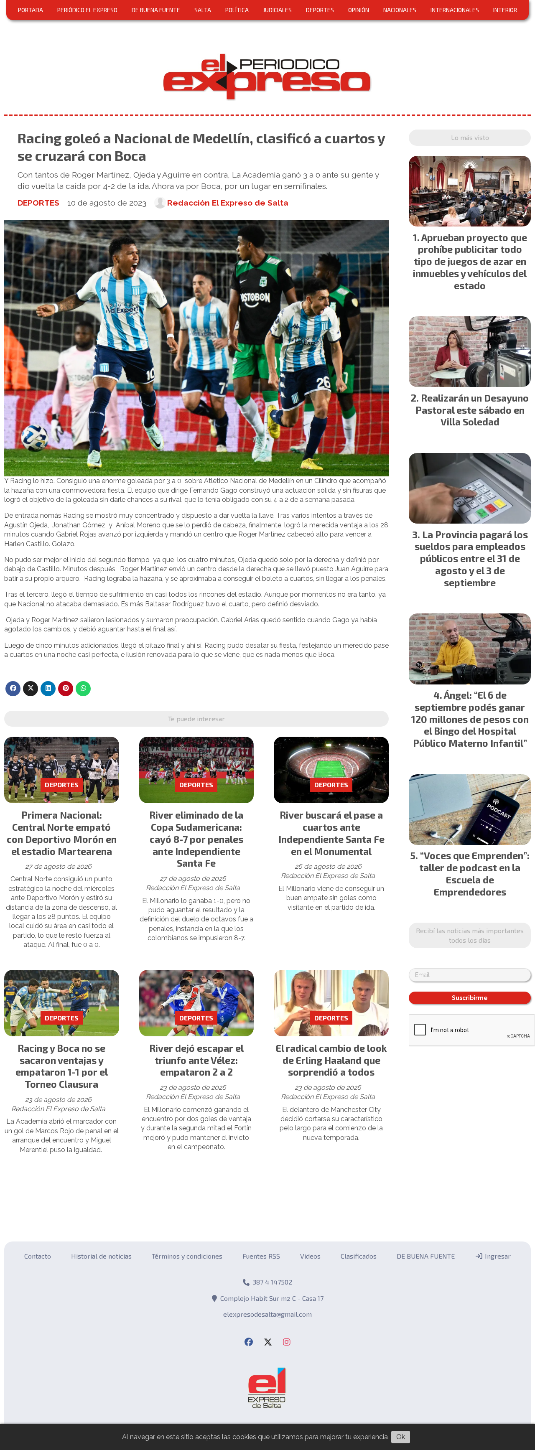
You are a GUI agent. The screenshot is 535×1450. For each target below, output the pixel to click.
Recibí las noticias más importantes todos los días (267, 310)
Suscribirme (268, 377)
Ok (400, 1437)
